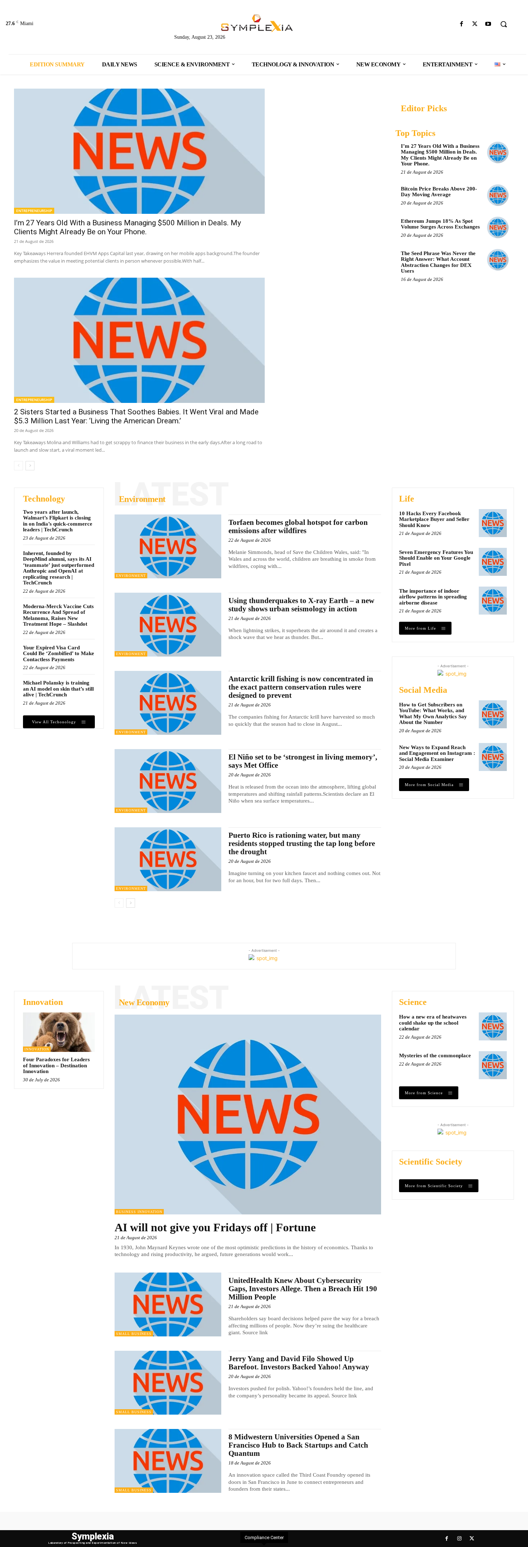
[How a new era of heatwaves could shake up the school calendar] (493, 1026)
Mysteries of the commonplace (435, 1055)
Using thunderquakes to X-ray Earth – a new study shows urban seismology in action (301, 604)
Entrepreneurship (34, 210)
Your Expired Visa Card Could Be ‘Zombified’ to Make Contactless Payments (58, 653)
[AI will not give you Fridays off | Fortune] (248, 1114)
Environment (131, 576)
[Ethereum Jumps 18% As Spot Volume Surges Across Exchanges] (498, 227)
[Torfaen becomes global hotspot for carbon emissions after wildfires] (168, 546)
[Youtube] (488, 24)
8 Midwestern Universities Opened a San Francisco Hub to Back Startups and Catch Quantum (298, 1445)
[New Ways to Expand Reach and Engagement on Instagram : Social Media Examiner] (493, 757)
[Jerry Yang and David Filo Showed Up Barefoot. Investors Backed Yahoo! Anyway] (168, 1383)
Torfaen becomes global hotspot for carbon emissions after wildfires (298, 526)
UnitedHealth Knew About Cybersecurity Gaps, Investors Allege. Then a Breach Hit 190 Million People (302, 1288)
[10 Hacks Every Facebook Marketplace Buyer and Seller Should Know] (493, 523)
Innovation (36, 1049)
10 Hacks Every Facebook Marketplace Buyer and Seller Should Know (434, 519)
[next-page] (30, 465)
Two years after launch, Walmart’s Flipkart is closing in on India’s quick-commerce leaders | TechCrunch (57, 521)
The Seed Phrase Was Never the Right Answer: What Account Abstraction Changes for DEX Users (438, 262)
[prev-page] (18, 465)
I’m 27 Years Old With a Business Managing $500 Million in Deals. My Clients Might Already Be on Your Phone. (127, 227)
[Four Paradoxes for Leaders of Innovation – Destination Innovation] (59, 1032)
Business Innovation (139, 1212)
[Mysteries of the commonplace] (493, 1065)
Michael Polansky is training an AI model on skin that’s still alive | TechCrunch (58, 688)
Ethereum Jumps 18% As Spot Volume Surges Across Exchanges (440, 224)
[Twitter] (475, 24)
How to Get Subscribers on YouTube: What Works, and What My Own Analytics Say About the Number (433, 713)
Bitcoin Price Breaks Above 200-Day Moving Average (439, 192)
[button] (503, 24)
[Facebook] (461, 24)
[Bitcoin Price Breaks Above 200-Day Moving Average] (498, 195)
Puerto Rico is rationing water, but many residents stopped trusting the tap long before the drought (301, 843)
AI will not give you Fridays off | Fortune (215, 1227)
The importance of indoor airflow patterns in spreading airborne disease (433, 597)
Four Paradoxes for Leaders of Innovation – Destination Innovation (56, 1065)
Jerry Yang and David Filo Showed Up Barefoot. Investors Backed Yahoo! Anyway (298, 1362)
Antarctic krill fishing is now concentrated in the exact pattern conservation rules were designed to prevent (300, 687)
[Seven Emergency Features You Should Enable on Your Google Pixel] (493, 562)
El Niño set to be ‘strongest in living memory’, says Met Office (302, 761)
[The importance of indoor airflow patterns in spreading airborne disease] (493, 601)
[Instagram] (459, 1538)
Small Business (134, 1334)
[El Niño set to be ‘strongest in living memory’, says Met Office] (168, 781)
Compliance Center (264, 1537)
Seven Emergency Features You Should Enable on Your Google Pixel (436, 558)
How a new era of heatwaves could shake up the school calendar (433, 1022)
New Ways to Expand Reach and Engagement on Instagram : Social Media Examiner (437, 753)
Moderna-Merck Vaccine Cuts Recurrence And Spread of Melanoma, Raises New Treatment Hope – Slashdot (58, 615)
